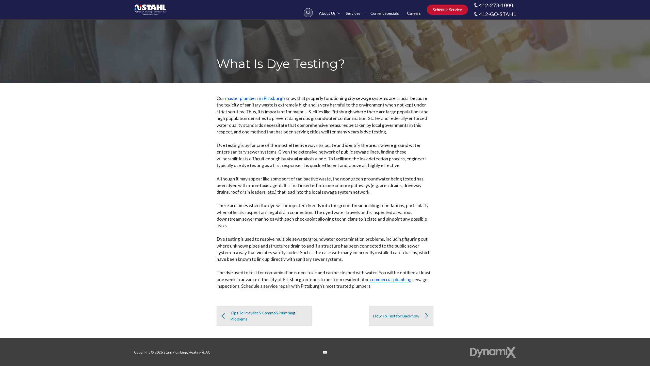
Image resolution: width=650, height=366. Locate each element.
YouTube (325, 352)
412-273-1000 (496, 5)
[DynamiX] (493, 352)
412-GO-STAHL (497, 14)
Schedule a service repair (265, 286)
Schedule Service (447, 9)
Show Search (308, 12)
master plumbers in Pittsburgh (255, 98)
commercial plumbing (391, 279)
